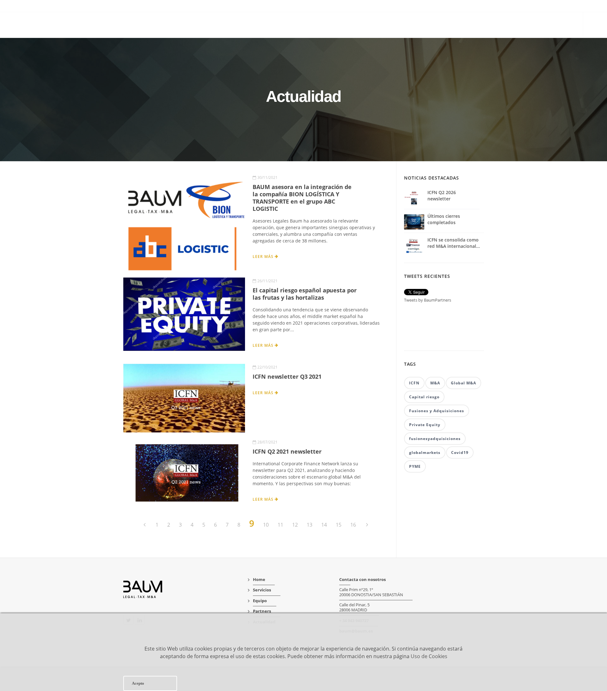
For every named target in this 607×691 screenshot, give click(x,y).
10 (266, 524)
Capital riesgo (424, 397)
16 (353, 524)
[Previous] (145, 525)
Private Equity (424, 424)
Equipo (492, 25)
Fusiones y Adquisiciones (436, 410)
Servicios (462, 25)
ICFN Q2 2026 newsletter (441, 195)
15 (338, 524)
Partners (523, 25)
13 (309, 524)
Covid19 (460, 452)
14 (324, 524)
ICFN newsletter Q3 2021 (287, 376)
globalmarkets (424, 452)
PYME (415, 466)
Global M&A (463, 383)
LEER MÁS (264, 256)
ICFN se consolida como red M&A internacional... (453, 243)
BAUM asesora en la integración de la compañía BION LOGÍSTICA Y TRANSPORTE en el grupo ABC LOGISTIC (302, 197)
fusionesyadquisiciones (435, 438)
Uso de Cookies (429, 656)
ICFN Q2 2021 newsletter (287, 451)
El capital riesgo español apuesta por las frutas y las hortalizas (304, 293)
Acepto (138, 683)
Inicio (432, 25)
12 (295, 524)
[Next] (366, 525)
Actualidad (560, 25)
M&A (435, 383)
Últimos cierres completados (443, 219)
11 (280, 524)
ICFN (414, 383)
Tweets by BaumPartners (427, 300)
